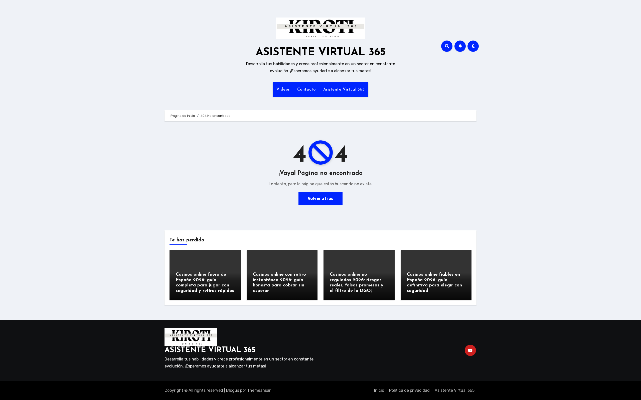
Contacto (306, 90)
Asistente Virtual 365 (344, 90)
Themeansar (258, 390)
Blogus (232, 390)
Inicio (379, 390)
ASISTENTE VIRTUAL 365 (321, 52)
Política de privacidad (409, 390)
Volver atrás (320, 198)
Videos (283, 90)
